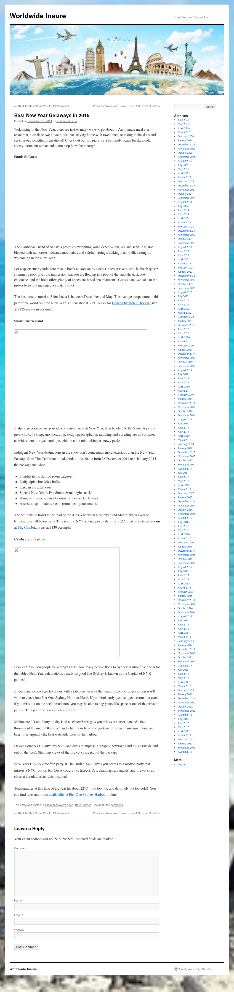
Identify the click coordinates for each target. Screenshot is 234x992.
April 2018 (184, 435)
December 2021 (186, 325)
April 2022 (184, 308)
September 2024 (186, 197)
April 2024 (184, 218)
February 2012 (186, 739)
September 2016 (186, 513)
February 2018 (186, 444)
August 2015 (185, 567)
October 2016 (185, 509)
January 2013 (185, 694)
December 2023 (186, 230)
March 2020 (184, 341)
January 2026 (185, 140)
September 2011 (186, 747)
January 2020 (185, 349)
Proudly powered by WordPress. (196, 969)
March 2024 (184, 222)
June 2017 (183, 476)
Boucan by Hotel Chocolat (131, 302)
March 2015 (184, 587)
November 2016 (186, 505)
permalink (117, 805)
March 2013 (184, 686)
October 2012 (185, 706)
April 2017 (184, 485)
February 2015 (186, 591)
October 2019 (185, 362)
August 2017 (185, 468)
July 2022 (183, 296)
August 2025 (185, 161)
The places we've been (59, 805)
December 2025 (186, 144)
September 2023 (186, 243)
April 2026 (184, 128)
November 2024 (186, 189)
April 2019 (184, 386)
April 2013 (184, 682)
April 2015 (184, 583)
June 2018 (183, 427)
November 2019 (186, 357)
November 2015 (186, 554)
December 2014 (186, 600)
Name (19, 900)
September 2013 (186, 661)
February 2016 (186, 542)
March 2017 (184, 489)
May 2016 (183, 530)
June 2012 (183, 723)
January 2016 (185, 546)
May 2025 (183, 169)
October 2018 (185, 411)
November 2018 (186, 407)
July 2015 (183, 571)
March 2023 (184, 263)
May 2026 (183, 124)
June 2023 (183, 251)
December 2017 (186, 452)
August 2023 (185, 247)
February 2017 (186, 493)
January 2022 (185, 321)
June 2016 (183, 526)
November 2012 (186, 702)
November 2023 (186, 234)
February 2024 (186, 226)
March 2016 (184, 538)
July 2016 (183, 522)
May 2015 (183, 579)
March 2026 (184, 132)
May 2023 (183, 255)
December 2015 (186, 550)
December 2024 (186, 185)
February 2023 (186, 267)
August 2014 (185, 616)
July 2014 (183, 620)
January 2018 (185, 448)
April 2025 (184, 173)
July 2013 (183, 669)
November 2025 (186, 148)
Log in (181, 764)
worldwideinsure (66, 121)
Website (19, 929)
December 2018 (186, 403)
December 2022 (186, 275)
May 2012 (183, 727)
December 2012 (186, 698)
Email (18, 915)
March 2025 (184, 177)
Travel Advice (83, 805)
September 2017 (186, 464)
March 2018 (184, 440)
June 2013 (183, 673)
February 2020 (186, 345)
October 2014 (185, 608)
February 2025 (186, 181)
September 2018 (186, 415)
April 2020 (184, 337)
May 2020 (183, 333)
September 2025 (186, 156)
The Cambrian (28, 527)
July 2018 (183, 423)
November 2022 (186, 280)
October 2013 (185, 657)
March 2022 (184, 312)
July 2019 (183, 374)
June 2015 (183, 575)
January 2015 (185, 595)
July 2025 (183, 165)
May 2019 (183, 382)
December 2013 (186, 649)
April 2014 (184, 632)
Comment (20, 848)
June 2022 (183, 300)
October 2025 (185, 152)
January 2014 (185, 645)
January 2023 (185, 271)
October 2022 (185, 284)
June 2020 (183, 329)
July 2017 (183, 472)
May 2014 (183, 628)
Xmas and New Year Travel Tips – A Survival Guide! (126, 106)
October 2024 (185, 193)
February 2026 (186, 136)
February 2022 (186, 316)
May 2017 (183, 481)
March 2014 (184, 636)
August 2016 (185, 517)
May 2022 (183, 304)
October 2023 (185, 238)
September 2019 (186, 366)
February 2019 (186, 394)
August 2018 (185, 419)
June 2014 (183, 624)
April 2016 (184, 534)
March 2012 (184, 735)
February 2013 (186, 690)
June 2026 (183, 119)
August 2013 (185, 665)
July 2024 (183, 206)
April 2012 (184, 731)
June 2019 (183, 378)
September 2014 (186, 612)
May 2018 (183, 431)
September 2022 (186, 288)
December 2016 (186, 501)
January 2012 (185, 743)
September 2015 (186, 563)
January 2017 (185, 497)
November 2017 (186, 456)
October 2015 (185, 559)
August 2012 (185, 714)
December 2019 (186, 353)
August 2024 (185, 202)
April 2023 (184, 259)
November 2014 (186, 604)
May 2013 (183, 677)
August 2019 (185, 370)
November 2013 (186, 653)
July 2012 (183, 719)
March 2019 (184, 390)
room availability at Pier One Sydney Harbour (73, 794)
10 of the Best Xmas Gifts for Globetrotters (41, 106)
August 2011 (185, 751)
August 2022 (185, 292)
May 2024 (183, 214)
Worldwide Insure (38, 15)
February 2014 (186, 641)
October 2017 (185, 460)
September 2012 (186, 710)
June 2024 (183, 210)
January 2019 (185, 398)
